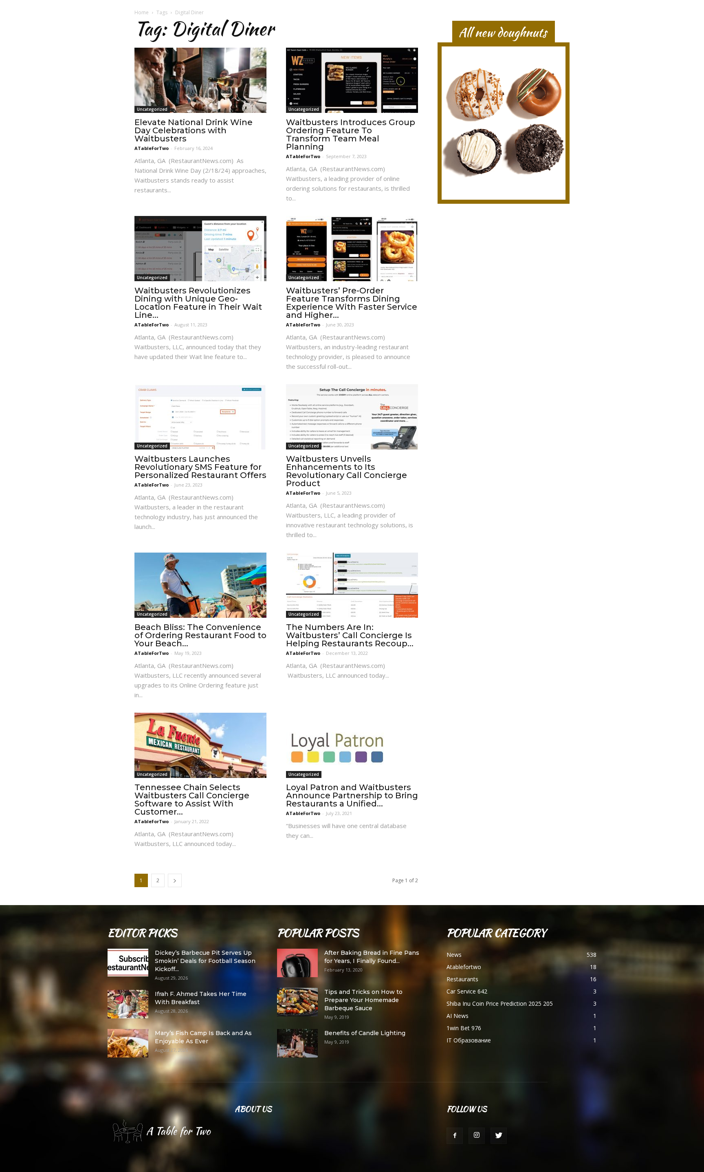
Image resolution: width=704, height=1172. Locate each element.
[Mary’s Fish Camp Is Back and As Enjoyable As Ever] (128, 1043)
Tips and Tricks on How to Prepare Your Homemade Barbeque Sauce (363, 1000)
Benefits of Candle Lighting (364, 1033)
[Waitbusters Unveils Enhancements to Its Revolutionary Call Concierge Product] (352, 416)
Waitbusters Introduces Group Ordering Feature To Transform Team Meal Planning (350, 134)
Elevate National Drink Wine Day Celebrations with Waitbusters (193, 130)
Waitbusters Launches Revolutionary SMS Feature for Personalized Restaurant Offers (200, 467)
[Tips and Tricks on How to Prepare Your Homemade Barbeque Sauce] (297, 1002)
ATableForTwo (151, 148)
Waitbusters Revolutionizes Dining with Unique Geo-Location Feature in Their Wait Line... (198, 303)
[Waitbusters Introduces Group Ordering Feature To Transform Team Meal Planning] (352, 80)
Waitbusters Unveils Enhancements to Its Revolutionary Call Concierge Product (346, 471)
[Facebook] (455, 1136)
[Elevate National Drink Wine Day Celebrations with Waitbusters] (200, 80)
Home (141, 12)
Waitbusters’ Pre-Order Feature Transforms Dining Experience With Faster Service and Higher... (351, 303)
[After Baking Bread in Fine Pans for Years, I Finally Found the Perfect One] (297, 963)
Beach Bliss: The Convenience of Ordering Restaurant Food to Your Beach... (200, 635)
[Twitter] (499, 1136)
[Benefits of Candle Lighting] (297, 1043)
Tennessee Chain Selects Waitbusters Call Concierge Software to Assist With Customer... (191, 799)
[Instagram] (477, 1136)
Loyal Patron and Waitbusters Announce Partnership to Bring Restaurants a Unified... (352, 795)
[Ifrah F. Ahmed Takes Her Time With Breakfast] (128, 1004)
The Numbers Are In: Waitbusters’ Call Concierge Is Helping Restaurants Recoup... (350, 635)
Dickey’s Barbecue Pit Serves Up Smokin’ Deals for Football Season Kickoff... (205, 961)
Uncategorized (152, 109)
